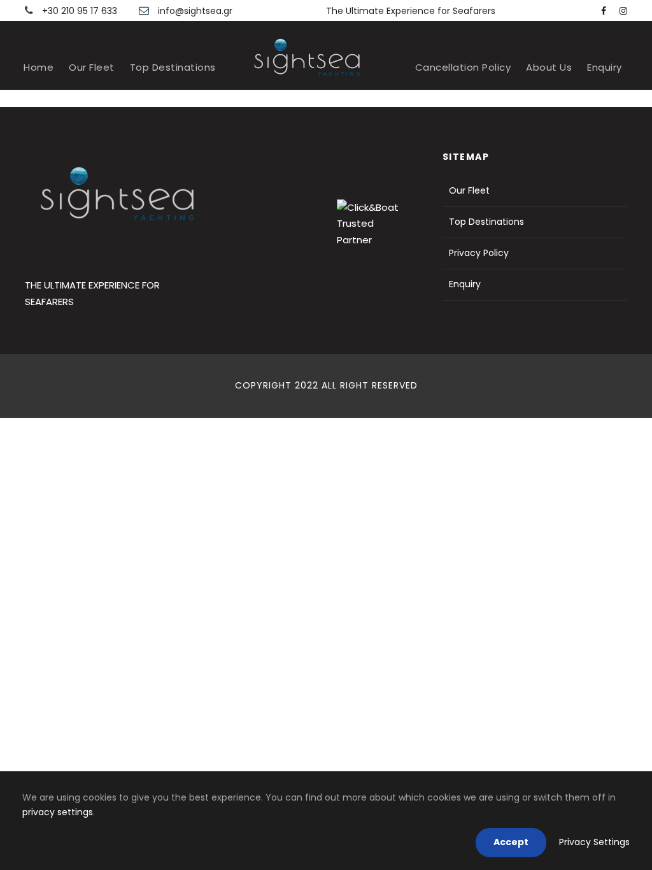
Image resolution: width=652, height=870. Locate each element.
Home (38, 67)
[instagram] (623, 10)
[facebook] (603, 10)
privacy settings (57, 812)
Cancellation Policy (463, 67)
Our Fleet (92, 67)
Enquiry (604, 67)
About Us (549, 67)
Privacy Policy (479, 252)
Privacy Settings (594, 842)
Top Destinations (173, 67)
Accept (510, 842)
